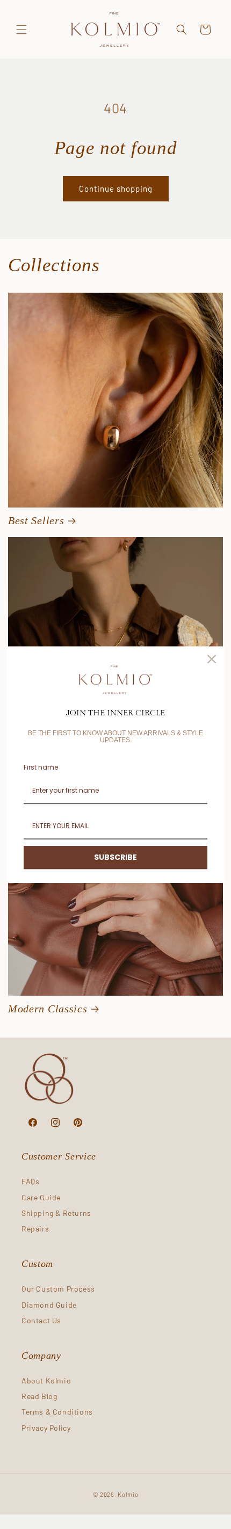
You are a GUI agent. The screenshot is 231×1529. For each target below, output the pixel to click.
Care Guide (41, 1197)
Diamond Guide (49, 1304)
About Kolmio (46, 1380)
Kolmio (128, 1494)
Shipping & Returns (56, 1213)
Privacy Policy (45, 1427)
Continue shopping (116, 188)
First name (41, 767)
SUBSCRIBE (115, 857)
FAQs (30, 1181)
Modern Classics (47, 1008)
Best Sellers (36, 520)
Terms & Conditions (57, 1411)
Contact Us (41, 1320)
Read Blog (39, 1396)
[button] (21, 29)
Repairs (35, 1228)
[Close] (212, 659)
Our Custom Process (58, 1288)
